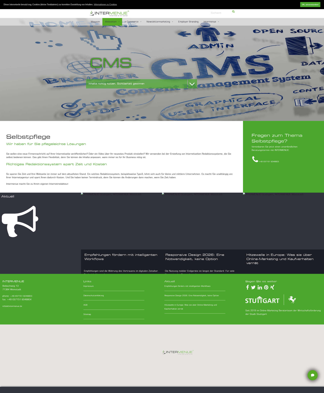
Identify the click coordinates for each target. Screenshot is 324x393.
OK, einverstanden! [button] (310, 5)
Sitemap (87, 314)
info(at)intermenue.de (12, 306)
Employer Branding (188, 22)
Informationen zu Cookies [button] (105, 4)
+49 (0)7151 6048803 (269, 162)
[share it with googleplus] (266, 289)
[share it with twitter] (253, 289)
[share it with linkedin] (260, 289)
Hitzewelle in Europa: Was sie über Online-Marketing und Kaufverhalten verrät (279, 259)
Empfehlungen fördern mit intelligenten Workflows (187, 286)
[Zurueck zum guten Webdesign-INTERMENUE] (124, 13)
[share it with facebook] (247, 289)
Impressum (88, 286)
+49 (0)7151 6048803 (21, 296)
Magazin (95, 22)
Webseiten (111, 22)
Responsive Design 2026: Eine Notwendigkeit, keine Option (191, 296)
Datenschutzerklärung (93, 296)
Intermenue (210, 22)
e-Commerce (131, 22)
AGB (85, 305)
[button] (178, 353)
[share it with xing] (272, 289)
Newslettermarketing (158, 22)
